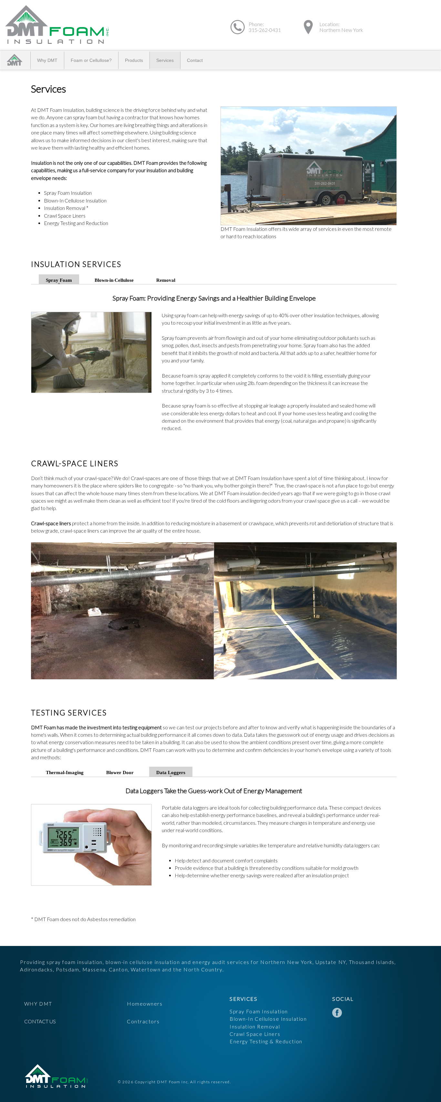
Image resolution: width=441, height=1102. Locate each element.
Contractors (143, 1021)
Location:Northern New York (341, 27)
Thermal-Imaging (65, 772)
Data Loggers (170, 772)
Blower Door (120, 772)
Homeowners (145, 1004)
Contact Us (40, 1021)
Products (134, 60)
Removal (165, 280)
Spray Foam (59, 280)
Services (165, 60)
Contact (195, 60)
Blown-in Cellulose (114, 280)
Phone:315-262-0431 (265, 27)
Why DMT (47, 60)
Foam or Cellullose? (91, 60)
